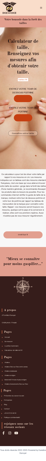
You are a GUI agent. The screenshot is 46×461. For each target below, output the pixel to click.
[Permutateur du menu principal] (41, 7)
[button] (23, 133)
